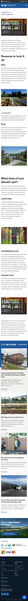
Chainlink (3, 563)
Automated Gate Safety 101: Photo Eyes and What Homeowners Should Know (13, 375)
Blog (16, 573)
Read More (4, 389)
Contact (16, 574)
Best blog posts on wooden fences (12, 417)
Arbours (3, 575)
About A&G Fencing (19, 565)
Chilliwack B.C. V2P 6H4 (6, 590)
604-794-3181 (24, 1)
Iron (2, 572)
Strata (2, 567)
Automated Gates (19, 562)
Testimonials (18, 567)
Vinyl (2, 574)
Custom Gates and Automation (7, 570)
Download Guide (9, 533)
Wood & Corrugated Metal (7, 565)
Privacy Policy (4, 577)
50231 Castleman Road (6, 589)
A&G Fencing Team (19, 569)
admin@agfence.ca (6, 1)
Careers (16, 570)
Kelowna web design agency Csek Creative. (14, 599)
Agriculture (3, 568)
